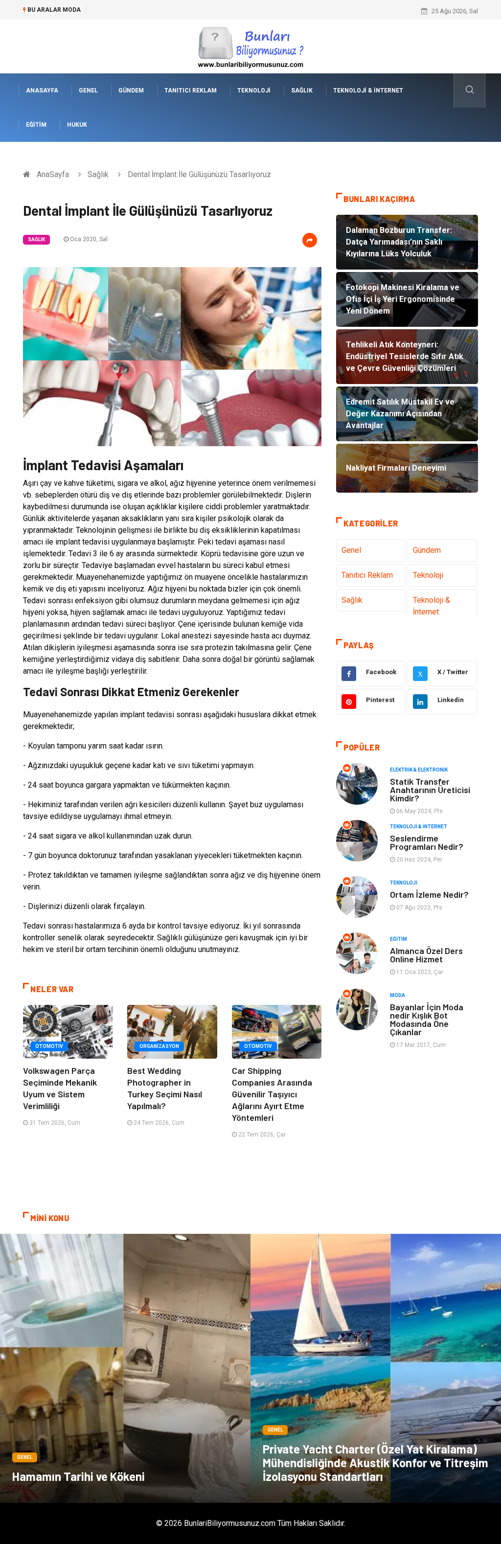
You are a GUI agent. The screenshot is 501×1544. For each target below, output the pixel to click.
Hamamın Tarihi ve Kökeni (78, 1476)
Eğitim (36, 124)
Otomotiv (49, 1046)
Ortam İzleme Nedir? (429, 894)
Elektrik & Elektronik (419, 769)
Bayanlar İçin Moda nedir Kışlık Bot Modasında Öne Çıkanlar (426, 1019)
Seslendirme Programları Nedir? (426, 842)
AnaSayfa (42, 90)
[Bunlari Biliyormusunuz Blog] (250, 45)
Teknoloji (254, 90)
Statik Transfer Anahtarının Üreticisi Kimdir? (430, 789)
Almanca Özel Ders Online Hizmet (426, 954)
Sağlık (302, 90)
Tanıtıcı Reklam (190, 90)
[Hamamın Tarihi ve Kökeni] (125, 1368)
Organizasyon (159, 1046)
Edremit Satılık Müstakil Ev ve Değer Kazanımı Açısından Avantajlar (186, 11)
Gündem (131, 90)
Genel (88, 90)
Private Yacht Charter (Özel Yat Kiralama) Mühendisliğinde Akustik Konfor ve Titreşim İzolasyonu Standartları (375, 1462)
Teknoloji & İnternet (368, 90)
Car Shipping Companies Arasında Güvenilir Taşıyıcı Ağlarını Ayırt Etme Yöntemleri (272, 1094)
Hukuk (77, 124)
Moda (397, 995)
